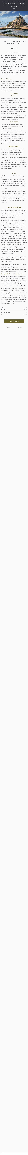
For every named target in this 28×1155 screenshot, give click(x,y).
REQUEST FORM (14, 321)
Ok (14, 8)
